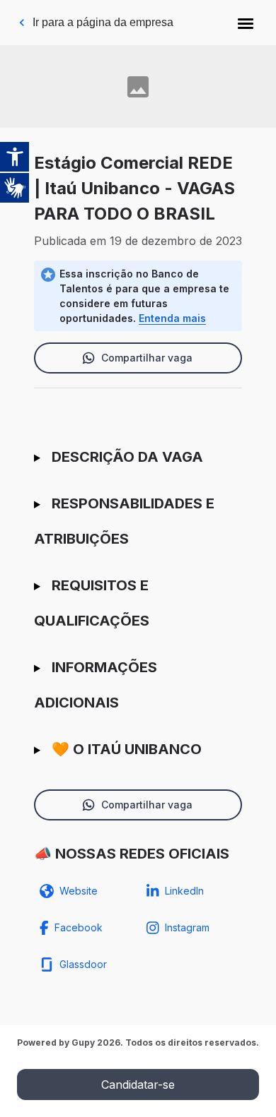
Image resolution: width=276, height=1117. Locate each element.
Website (78, 891)
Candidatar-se (138, 1084)
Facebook (78, 927)
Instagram (187, 927)
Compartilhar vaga (146, 358)
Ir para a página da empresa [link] (103, 22)
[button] (245, 22)
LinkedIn (184, 891)
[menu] (245, 22)
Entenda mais (172, 318)
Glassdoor (83, 964)
